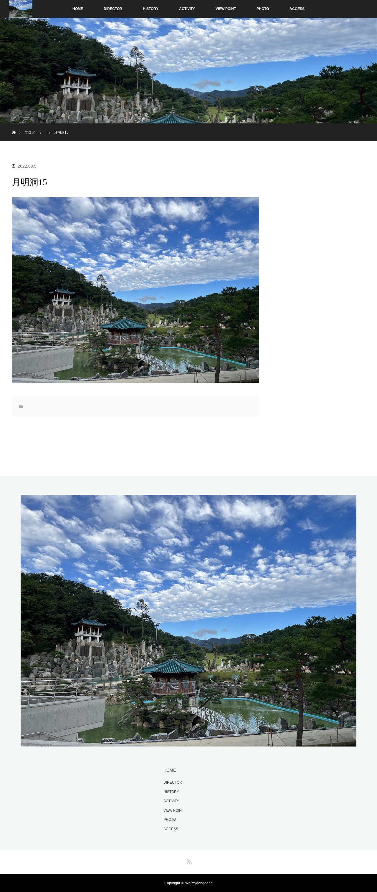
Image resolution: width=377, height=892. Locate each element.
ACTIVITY (187, 9)
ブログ (29, 132)
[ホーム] (14, 125)
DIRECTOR (113, 9)
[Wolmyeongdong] (188, 743)
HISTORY (150, 9)
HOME (77, 9)
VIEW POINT (226, 9)
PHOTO (263, 9)
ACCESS (297, 9)
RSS (188, 860)
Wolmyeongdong (199, 883)
